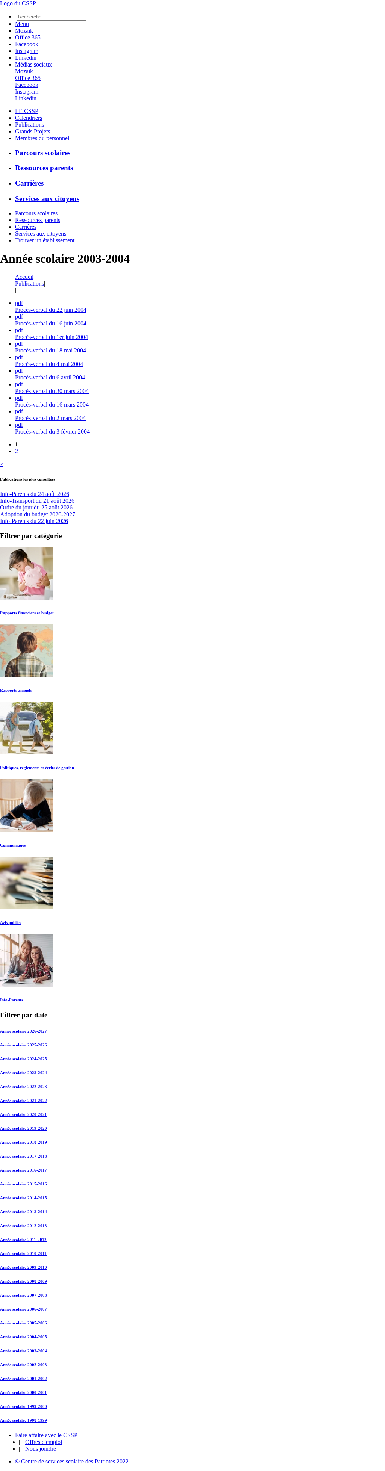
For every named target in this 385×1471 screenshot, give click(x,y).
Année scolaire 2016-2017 (23, 1170)
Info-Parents (11, 1000)
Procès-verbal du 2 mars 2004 (50, 418)
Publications (29, 124)
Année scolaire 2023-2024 (23, 1072)
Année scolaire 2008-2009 (23, 1281)
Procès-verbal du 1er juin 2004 (51, 337)
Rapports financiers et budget (27, 613)
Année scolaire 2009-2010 (23, 1267)
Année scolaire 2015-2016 (23, 1184)
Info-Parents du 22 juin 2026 (34, 521)
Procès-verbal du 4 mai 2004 (49, 364)
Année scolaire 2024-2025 (23, 1059)
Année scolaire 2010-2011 (23, 1253)
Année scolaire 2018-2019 (23, 1142)
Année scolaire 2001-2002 (23, 1378)
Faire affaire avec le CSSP (46, 1435)
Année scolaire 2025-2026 (23, 1045)
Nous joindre (40, 1448)
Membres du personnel (42, 138)
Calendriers (28, 118)
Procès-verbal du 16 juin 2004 (50, 323)
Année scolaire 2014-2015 (23, 1198)
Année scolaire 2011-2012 (23, 1239)
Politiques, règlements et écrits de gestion (37, 767)
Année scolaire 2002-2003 (23, 1364)
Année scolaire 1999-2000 (23, 1406)
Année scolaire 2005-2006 (23, 1323)
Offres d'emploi (43, 1442)
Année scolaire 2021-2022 (23, 1100)
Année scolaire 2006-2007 (23, 1309)
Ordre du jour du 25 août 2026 (36, 507)
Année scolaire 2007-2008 (23, 1295)
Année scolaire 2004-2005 (23, 1337)
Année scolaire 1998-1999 (23, 1420)
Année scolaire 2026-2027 (23, 1031)
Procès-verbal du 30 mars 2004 (52, 391)
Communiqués (13, 845)
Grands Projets (32, 131)
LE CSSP (26, 111)
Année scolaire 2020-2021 (23, 1114)
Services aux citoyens (47, 199)
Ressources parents (44, 168)
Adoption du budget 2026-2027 (37, 514)
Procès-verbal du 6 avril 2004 (50, 377)
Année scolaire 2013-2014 (23, 1211)
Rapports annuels (16, 690)
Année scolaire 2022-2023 (23, 1086)
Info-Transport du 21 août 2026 (37, 500)
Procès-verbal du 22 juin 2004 (50, 310)
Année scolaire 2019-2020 (23, 1128)
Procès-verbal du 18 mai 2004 (50, 350)
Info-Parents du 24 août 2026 (34, 494)
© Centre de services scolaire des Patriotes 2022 (72, 1461)
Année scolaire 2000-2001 (23, 1392)
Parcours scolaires (42, 153)
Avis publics (10, 922)
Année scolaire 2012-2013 (23, 1225)
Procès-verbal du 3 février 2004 (52, 431)
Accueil (24, 277)
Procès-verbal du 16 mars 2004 (52, 404)
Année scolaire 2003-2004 (23, 1351)
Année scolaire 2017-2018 (23, 1156)
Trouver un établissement (44, 240)
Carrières (29, 183)
